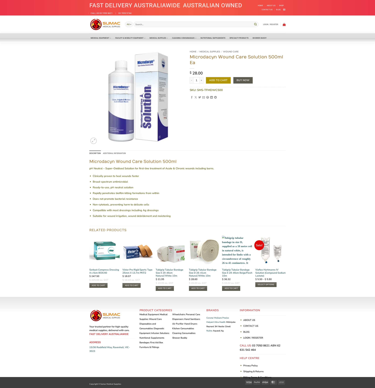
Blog (278, 10)
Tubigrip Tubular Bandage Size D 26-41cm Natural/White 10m (203, 272)
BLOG (246, 332)
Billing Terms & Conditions (257, 377)
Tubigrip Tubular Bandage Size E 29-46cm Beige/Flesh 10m (237, 272)
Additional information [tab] (114, 153)
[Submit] (255, 24)
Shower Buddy (259, 38)
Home (260, 6)
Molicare (218, 317)
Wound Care (231, 51)
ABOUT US (249, 320)
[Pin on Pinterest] (207, 97)
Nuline (209, 330)
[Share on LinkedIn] (211, 97)
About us (271, 6)
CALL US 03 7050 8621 (101, 13)
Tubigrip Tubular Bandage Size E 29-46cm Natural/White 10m (169, 272)
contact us (267, 10)
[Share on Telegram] (215, 97)
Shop (281, 6)
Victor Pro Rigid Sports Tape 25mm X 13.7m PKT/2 (137, 271)
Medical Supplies (158, 38)
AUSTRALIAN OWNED (212, 5)
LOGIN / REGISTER (253, 337)
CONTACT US (250, 326)
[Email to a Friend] (203, 97)
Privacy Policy (250, 365)
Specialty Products (239, 38)
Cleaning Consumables (183, 38)
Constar (210, 317)
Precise (225, 317)
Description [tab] (95, 153)
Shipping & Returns (253, 371)
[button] (270, 24)
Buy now (243, 80)
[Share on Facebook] (191, 97)
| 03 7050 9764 (122, 13)
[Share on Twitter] (199, 97)
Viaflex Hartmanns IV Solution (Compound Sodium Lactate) (270, 272)
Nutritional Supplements (213, 38)
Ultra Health (219, 322)
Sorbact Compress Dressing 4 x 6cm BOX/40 (104, 271)
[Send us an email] (284, 10)
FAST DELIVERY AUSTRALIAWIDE (134, 5)
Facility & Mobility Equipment (129, 38)
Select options (266, 284)
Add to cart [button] (98, 285)
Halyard (210, 322)
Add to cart (218, 80)
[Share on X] (195, 97)
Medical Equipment (100, 38)
